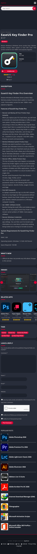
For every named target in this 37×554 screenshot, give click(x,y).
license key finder (22, 332)
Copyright (19, 546)
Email (3, 383)
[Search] (34, 8)
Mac (18, 544)
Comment (4, 353)
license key (12, 332)
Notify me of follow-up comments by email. (15, 415)
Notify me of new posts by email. (12, 419)
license (4, 332)
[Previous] (1, 282)
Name (3, 375)
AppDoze (26, 541)
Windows (8, 32)
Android (24, 544)
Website (3, 391)
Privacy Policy (32, 544)
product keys (5, 336)
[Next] (35, 282)
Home (2, 32)
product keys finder (17, 336)
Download (10, 71)
